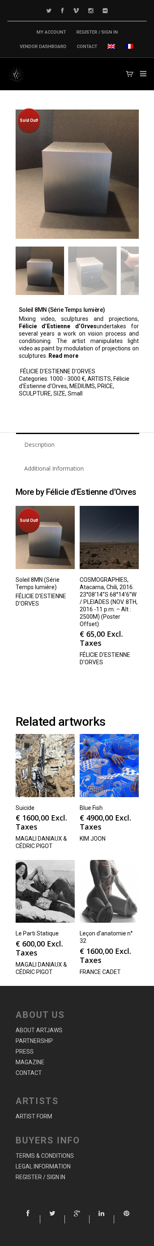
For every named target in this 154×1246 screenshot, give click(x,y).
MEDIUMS (82, 386)
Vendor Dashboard (43, 46)
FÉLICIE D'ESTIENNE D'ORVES (57, 371)
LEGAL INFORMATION (43, 1166)
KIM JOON (93, 838)
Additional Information (54, 468)
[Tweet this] (52, 1219)
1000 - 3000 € (67, 378)
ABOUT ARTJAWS (39, 1030)
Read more (63, 355)
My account (51, 32)
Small (75, 393)
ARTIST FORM (34, 1116)
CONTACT (87, 46)
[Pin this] (126, 1219)
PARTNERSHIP (34, 1041)
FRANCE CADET (100, 972)
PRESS (25, 1051)
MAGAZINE (30, 1062)
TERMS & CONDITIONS (45, 1155)
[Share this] (28, 1219)
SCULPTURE (35, 393)
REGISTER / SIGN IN (97, 32)
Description (39, 444)
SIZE (59, 393)
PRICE (105, 386)
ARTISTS (99, 378)
